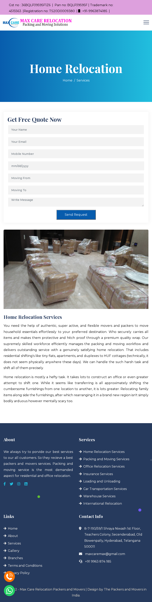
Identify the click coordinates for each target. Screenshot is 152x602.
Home (67, 80)
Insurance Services (98, 474)
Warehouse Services (99, 496)
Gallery (13, 551)
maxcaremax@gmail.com (105, 554)
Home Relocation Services (103, 452)
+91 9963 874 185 (98, 561)
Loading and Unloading (101, 481)
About (13, 536)
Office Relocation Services (103, 466)
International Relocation (102, 503)
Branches (15, 558)
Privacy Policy (19, 573)
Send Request (76, 215)
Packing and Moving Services (106, 459)
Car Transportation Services (105, 489)
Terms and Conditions (25, 565)
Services (83, 80)
